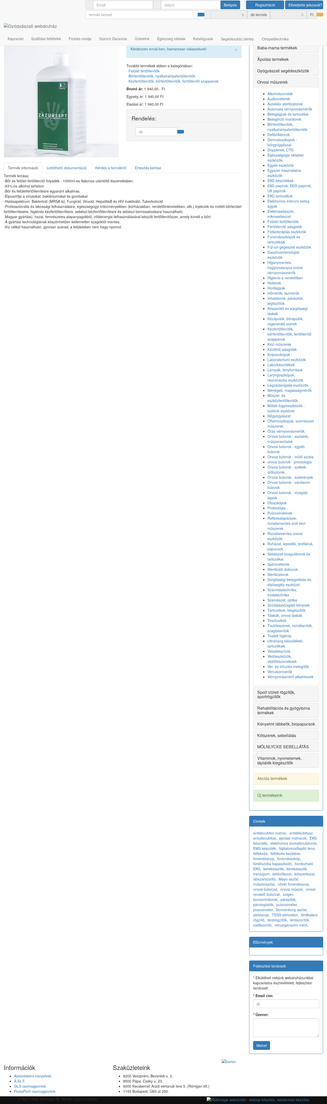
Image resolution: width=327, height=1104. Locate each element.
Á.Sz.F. (19, 1081)
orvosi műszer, (292, 889)
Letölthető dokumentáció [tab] (67, 167)
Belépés (230, 4)
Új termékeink (269, 795)
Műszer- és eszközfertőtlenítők (282, 398)
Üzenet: (261, 1014)
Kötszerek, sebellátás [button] (276, 735)
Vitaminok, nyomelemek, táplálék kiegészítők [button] (279, 760)
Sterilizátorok (277, 574)
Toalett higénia (279, 635)
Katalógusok (203, 38)
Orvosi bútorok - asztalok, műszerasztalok (288, 439)
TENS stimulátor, (285, 914)
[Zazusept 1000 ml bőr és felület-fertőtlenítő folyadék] (61, 99)
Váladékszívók (278, 651)
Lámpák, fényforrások (285, 369)
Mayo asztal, (289, 879)
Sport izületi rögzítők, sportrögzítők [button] (276, 694)
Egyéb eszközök (280, 165)
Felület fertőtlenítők (144, 70)
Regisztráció (265, 4)
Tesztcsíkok (276, 620)
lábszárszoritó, (265, 879)
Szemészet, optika (282, 600)
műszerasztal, (264, 884)
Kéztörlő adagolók (282, 349)
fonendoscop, (264, 858)
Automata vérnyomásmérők (289, 108)
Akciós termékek (272, 778)
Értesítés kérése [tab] (148, 167)
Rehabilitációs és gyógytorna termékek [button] (283, 710)
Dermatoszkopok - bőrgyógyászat (282, 142)
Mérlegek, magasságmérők (289, 390)
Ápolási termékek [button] (273, 59)
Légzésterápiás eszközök (287, 385)
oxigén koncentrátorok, (273, 897)
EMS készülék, (265, 848)
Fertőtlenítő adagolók (284, 226)
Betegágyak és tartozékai (287, 114)
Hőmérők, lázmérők (283, 293)
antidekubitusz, (301, 832)
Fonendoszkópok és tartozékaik (283, 239)
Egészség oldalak (171, 38)
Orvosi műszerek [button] (272, 82)
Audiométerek (278, 98)
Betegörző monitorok (284, 119)
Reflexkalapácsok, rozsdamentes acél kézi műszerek (286, 523)
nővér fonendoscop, (294, 884)
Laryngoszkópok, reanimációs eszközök (285, 377)
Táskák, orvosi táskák (284, 615)
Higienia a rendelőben (285, 277)
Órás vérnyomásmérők (286, 431)
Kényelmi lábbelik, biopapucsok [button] (286, 724)
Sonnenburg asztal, (291, 909)
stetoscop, (261, 914)
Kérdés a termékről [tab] (110, 167)
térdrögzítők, (277, 919)
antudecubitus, (265, 838)
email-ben (157, 48)
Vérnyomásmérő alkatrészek (290, 676)
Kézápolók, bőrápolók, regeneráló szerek (285, 321)
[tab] (286, 48)
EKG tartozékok (280, 195)
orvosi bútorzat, (265, 889)
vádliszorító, (263, 925)
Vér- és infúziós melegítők (288, 666)
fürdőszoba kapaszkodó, (273, 863)
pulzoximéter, (287, 904)
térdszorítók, (300, 919)
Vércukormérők (279, 671)
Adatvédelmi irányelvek (32, 1075)
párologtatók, (263, 904)
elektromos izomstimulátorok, (294, 843)
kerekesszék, (274, 868)
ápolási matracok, (293, 838)
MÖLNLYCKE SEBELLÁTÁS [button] (283, 747)
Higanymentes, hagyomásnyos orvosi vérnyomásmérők (285, 267)
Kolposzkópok (278, 354)
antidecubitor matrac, (270, 832)
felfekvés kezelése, (286, 853)
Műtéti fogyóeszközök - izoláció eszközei (286, 408)
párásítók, (289, 899)
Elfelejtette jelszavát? (305, 4)
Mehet (261, 1045)
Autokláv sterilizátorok (285, 103)
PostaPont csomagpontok (34, 1091)
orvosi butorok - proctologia (289, 461)
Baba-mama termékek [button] (277, 48)
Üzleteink (142, 38)
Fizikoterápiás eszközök (286, 231)
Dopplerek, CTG (280, 149)
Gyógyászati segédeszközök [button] (283, 71)
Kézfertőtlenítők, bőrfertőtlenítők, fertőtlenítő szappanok (173, 81)
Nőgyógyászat (278, 415)
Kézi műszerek (279, 344)
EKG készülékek (280, 180)
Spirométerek (278, 564)
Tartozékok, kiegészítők (286, 610)
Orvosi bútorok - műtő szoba (290, 456)
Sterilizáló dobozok (282, 569)
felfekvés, (260, 853)
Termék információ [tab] (23, 167)
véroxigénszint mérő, (291, 925)
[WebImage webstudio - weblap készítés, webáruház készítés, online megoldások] (258, 1098)
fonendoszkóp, (289, 858)
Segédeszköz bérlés (237, 38)
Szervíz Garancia (113, 38)
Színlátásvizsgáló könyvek (288, 605)
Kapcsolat (16, 38)
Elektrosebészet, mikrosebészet (280, 214)
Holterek (274, 282)
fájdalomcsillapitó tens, (297, 848)
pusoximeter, (263, 909)
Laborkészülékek (281, 364)
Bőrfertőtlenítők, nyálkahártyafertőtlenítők (162, 76)
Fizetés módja (80, 38)
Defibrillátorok (278, 134)
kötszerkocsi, (305, 873)
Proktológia (276, 507)
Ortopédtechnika (275, 38)
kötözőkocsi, (283, 873)
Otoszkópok (277, 502)
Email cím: (263, 995)
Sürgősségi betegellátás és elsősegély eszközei (289, 582)
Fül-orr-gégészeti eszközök (289, 247)
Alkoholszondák (280, 93)
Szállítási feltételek (46, 38)
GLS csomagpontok (30, 1086)
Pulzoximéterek (279, 513)
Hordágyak (276, 288)
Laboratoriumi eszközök (286, 359)
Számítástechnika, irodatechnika (282, 592)
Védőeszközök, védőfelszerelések (282, 659)
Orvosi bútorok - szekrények (290, 477)
